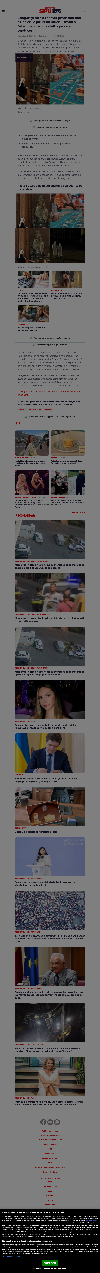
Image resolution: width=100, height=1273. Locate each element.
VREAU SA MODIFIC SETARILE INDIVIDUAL (49, 1268)
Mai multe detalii (91, 1221)
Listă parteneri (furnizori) (11, 1256)
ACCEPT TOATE (50, 1263)
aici (3, 1232)
